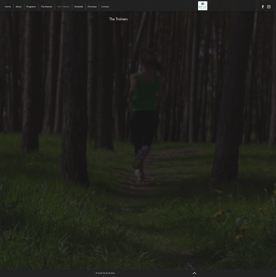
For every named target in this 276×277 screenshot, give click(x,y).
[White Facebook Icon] (263, 7)
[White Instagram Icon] (269, 7)
